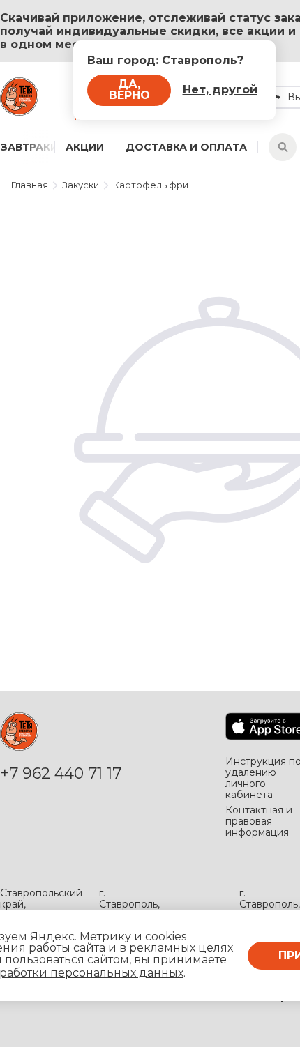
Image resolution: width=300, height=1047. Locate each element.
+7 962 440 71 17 (60, 773)
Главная (29, 185)
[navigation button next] (39, 147)
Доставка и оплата (186, 147)
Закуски (80, 185)
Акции (85, 147)
